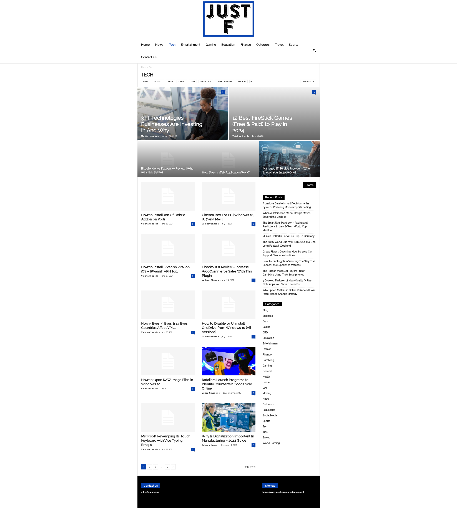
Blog (145, 81)
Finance (245, 44)
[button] (314, 51)
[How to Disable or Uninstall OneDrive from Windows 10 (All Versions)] (228, 304)
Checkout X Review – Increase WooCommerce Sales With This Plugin (227, 271)
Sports (293, 44)
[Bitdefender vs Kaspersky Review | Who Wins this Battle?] (167, 160)
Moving (267, 393)
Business (158, 81)
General (267, 371)
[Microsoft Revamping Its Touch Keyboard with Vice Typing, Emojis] (168, 417)
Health (266, 376)
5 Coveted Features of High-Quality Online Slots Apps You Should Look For (287, 282)
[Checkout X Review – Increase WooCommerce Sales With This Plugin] (228, 248)
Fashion (242, 81)
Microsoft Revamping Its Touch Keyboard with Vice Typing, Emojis (165, 440)
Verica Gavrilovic (211, 392)
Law (265, 387)
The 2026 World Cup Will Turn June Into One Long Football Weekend (289, 244)
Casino (182, 81)
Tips (265, 432)
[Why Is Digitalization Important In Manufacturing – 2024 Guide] (228, 417)
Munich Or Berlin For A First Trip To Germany (289, 236)
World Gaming (271, 443)
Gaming (211, 44)
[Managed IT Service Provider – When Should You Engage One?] (289, 160)
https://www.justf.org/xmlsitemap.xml (283, 492)
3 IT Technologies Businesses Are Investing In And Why (171, 124)
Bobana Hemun (210, 445)
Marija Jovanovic (150, 136)
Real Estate (269, 409)
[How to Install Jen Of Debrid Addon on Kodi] (168, 196)
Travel (279, 44)
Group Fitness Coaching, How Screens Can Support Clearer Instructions (287, 253)
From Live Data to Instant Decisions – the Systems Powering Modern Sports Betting (287, 205)
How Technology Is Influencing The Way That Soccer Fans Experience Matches (289, 263)
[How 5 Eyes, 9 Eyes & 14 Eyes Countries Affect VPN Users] (168, 304)
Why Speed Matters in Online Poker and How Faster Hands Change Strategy (289, 292)
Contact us (149, 57)
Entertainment (190, 44)
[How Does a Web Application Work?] (228, 160)
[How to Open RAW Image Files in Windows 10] (168, 361)
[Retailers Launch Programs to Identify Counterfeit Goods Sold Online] (228, 361)
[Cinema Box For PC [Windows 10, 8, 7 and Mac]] (228, 196)
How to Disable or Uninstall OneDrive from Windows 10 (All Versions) (226, 327)
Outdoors (263, 44)
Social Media (270, 415)
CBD (193, 81)
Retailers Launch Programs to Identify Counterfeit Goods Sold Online (227, 384)
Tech (172, 44)
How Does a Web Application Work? (226, 172)
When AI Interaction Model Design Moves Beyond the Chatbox (286, 215)
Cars (170, 81)
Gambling (268, 360)
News (159, 44)
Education (228, 44)
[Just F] (228, 19)
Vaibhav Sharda (240, 136)
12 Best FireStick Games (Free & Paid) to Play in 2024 (262, 124)
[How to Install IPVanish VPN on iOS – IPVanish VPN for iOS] (168, 248)
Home (145, 44)
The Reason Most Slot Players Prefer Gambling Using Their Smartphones (284, 272)
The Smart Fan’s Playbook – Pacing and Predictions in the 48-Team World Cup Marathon (285, 226)
